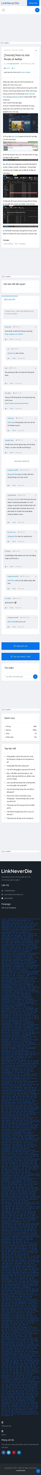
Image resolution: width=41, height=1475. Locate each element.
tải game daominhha (17, 956)
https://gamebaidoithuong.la (22, 1065)
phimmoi (8, 1253)
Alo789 (7, 926)
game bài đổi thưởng (6, 1106)
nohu (36, 1087)
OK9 (33, 992)
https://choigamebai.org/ (7, 939)
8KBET (25, 1105)
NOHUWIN (3, 1308)
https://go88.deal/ (29, 963)
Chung (21, 726)
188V (20, 1268)
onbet (12, 1157)
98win (24, 1069)
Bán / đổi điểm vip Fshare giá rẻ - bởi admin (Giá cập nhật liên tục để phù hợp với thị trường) (21, 776)
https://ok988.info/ (5, 1010)
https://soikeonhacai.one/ (29, 1092)
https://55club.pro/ (32, 1109)
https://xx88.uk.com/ (24, 1148)
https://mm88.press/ (6, 953)
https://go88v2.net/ (16, 1168)
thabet (24, 1012)
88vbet (35, 1233)
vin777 (15, 1306)
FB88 (12, 1054)
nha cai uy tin (11, 947)
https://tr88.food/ (32, 1218)
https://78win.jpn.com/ (32, 1244)
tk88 (13, 1002)
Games (21, 730)
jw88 (34, 1300)
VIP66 (22, 927)
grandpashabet (18, 1150)
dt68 (6, 963)
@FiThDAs (11, 580)
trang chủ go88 (27, 1147)
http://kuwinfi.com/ (12, 1214)
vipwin (35, 1145)
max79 (37, 1203)
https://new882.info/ (17, 1181)
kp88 (19, 1300)
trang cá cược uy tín (15, 1029)
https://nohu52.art (16, 1126)
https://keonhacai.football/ (16, 923)
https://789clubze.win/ (6, 975)
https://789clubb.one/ (31, 954)
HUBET (14, 1191)
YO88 (11, 1311)
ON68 (14, 1120)
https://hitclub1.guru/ (6, 1145)
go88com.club (31, 1136)
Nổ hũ (15, 986)
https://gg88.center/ (29, 1014)
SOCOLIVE (21, 1169)
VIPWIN (4, 1197)
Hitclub (19, 957)
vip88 (25, 1306)
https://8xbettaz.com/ (6, 1101)
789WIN (16, 1262)
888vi (24, 1275)
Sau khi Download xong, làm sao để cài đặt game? (20, 790)
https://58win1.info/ (6, 1180)
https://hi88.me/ (5, 1005)
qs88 (18, 1077)
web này (14, 136)
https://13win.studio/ (16, 1196)
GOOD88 (33, 1290)
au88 (34, 1060)
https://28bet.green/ (6, 1206)
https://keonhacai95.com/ (24, 971)
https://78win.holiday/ (19, 1247)
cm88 (3, 989)
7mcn (23, 947)
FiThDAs (8, 551)
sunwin (29, 920)
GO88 (2, 963)
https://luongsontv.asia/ (7, 1317)
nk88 (23, 1114)
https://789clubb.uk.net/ (24, 1020)
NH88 (20, 1282)
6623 (37, 1311)
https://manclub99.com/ (7, 971)
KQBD (3, 1263)
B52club (10, 1011)
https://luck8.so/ (5, 1087)
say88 (20, 1123)
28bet (27, 1123)
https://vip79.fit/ (15, 938)
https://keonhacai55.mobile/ (24, 1038)
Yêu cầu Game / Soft (22, 657)
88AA (5, 1190)
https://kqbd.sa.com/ (34, 1318)
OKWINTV (15, 1184)
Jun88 (2, 959)
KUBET (26, 1291)
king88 (37, 1223)
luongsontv (4, 935)
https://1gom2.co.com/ (6, 1042)
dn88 (27, 1108)
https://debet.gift (29, 1345)
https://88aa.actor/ (13, 978)
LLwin (36, 1117)
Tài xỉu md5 (23, 1254)
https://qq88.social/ (24, 1285)
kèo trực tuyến (8, 1080)
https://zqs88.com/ (22, 1245)
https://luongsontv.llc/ (11, 1092)
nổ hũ (13, 957)
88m (32, 1266)
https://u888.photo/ (25, 1054)
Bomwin (16, 971)
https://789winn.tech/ (18, 1242)
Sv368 (17, 960)
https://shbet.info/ (5, 1032)
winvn (34, 1129)
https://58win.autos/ (6, 1096)
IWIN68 (19, 1047)
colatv (3, 930)
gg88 (2, 1199)
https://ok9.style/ (30, 1208)
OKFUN (11, 1248)
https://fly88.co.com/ (22, 1057)
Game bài (18, 1001)
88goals (4, 948)
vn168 (27, 1098)
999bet (34, 1183)
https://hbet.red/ (30, 1117)
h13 (24, 1290)
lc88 (8, 1191)
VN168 (15, 1095)
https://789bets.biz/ (6, 1053)
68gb (28, 1060)
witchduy (11, 418)
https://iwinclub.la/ (35, 919)
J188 (17, 1114)
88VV (2, 1105)
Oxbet (14, 1309)
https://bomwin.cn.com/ (18, 1042)
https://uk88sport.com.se (29, 1203)
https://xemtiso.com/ (6, 1217)
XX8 (31, 1156)
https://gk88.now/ (19, 1335)
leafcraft (8, 327)
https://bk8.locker (31, 1284)
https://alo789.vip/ (17, 1299)
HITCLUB (32, 1068)
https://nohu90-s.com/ (33, 1224)
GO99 (35, 1075)
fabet (2, 1030)
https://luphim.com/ (20, 975)
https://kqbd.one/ (18, 1027)
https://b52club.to (22, 1060)
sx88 (37, 1300)
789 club (27, 1126)
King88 (37, 1256)
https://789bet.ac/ (33, 1250)
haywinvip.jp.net (5, 1138)
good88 (28, 1227)
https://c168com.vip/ (6, 1238)
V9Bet (22, 1306)
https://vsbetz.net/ (13, 1193)
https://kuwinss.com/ (6, 1241)
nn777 (6, 962)
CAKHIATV (16, 1169)
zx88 (18, 1275)
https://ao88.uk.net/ (6, 1148)
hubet (17, 1098)
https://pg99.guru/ (32, 1302)
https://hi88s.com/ (28, 960)
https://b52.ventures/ (17, 1145)
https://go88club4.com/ (22, 989)
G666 (33, 1181)
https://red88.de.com (18, 1203)
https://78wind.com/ (33, 1001)
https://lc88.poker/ (22, 1302)
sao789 (9, 1012)
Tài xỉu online (24, 1211)
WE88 (6, 1108)
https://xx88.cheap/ (6, 1315)
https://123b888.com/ (17, 1078)
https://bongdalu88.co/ (6, 987)
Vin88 (24, 1127)
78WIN (9, 1186)
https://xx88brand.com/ (21, 953)
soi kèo (35, 935)
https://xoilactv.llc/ (5, 1174)
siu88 (7, 1014)
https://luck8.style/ (5, 1196)
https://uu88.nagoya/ (6, 1112)
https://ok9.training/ (18, 1229)
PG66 (27, 1118)
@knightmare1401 (14, 499)
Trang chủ (6, 50)
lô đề (21, 1029)
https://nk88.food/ (18, 1233)
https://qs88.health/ (6, 1187)
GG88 (10, 956)
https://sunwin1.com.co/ (7, 1132)
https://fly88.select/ (6, 1002)
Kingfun (21, 1120)
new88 (6, 1163)
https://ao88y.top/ (5, 1297)
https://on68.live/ (9, 1205)
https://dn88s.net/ (26, 1151)
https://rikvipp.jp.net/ (29, 1021)
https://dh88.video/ (32, 1081)
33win (35, 986)
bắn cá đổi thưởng (20, 1345)
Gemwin (8, 1038)
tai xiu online (28, 1077)
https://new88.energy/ (21, 1187)
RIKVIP (15, 950)
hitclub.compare (8, 1147)
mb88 (18, 1062)
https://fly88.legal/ (5, 1071)
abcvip (34, 1262)
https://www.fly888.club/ (24, 983)
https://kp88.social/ (18, 1087)
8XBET (18, 1093)
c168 (13, 1017)
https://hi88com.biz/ (13, 1123)
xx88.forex (3, 1218)
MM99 (2, 1193)
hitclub (18, 924)
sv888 (2, 1214)
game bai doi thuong (12, 1284)
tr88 (2, 1147)
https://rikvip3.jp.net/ (6, 1135)
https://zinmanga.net (12, 919)
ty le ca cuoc (18, 947)
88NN (20, 1197)
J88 (35, 1089)
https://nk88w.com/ (31, 1212)
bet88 (7, 942)
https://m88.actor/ (34, 1124)
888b (38, 1206)
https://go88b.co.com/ (17, 1023)
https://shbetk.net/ (6, 1050)
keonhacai (29, 1084)
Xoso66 (13, 929)
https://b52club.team (28, 1018)
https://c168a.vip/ (5, 1324)
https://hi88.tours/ (9, 1171)
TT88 (2, 1200)
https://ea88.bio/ (13, 1048)
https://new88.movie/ (10, 989)
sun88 (29, 1306)
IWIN (25, 923)
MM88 (20, 933)
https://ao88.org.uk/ (27, 1332)
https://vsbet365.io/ (23, 1193)
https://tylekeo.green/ (25, 993)
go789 (9, 1305)
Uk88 (18, 1309)
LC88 (6, 1075)
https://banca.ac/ (8, 992)
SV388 (16, 1282)
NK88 (2, 1062)
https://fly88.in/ (30, 1174)
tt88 (15, 1062)
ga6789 (3, 1014)
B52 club (27, 948)
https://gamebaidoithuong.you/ (8, 995)
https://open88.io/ (18, 1257)
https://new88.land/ (6, 1181)
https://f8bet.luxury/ (30, 1312)
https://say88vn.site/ (6, 1144)
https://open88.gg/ (8, 1274)
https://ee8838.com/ (6, 1078)
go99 (31, 1060)
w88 (2, 1089)
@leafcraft (11, 353)
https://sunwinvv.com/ (6, 1114)
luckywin (31, 1118)
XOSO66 (6, 1169)
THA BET (24, 1284)
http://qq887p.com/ (6, 1266)
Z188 (6, 1035)
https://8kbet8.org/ (29, 999)
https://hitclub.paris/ (17, 1332)
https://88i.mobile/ (30, 1150)
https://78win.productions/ (7, 1230)
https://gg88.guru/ (19, 1053)
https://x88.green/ (14, 1068)
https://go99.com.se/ (33, 1199)
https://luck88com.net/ (33, 1272)
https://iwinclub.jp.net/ (6, 1021)
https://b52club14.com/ (6, 1175)
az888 (28, 1144)
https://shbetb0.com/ (19, 999)
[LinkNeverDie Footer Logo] (16, 871)
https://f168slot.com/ (18, 959)
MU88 (26, 1001)
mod (16, 244)
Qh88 (6, 1102)
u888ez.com (8, 1121)
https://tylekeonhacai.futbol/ (8, 932)
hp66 (21, 1278)
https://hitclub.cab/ (6, 1036)
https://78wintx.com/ (6, 1017)
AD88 (34, 1156)
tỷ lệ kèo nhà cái (5, 1029)
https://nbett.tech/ (27, 1297)
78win (13, 922)
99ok (29, 1090)
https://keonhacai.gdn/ (20, 954)
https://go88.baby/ (26, 1035)
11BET (17, 1338)
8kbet (19, 945)
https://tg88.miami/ (23, 1248)
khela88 (18, 1218)
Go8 (24, 1279)
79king (7, 993)
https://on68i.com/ (18, 1160)
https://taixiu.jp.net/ (6, 1023)
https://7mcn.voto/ (22, 1030)
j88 (36, 1121)
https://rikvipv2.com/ (28, 1133)
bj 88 (14, 1114)
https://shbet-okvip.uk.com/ (23, 1177)
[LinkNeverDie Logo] (10, 3)
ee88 (20, 1098)
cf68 (7, 1166)
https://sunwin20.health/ (7, 1226)
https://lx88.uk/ (33, 1271)
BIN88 (21, 938)
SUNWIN (18, 1066)
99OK (20, 1279)
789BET (22, 995)
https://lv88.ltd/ (23, 1081)
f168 (33, 986)
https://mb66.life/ (23, 929)
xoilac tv (4, 920)
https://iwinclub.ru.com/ (7, 950)
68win (21, 1092)
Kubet (24, 1112)
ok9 (15, 939)
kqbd (34, 968)
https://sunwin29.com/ (17, 1144)
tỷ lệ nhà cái (15, 1080)
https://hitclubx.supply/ (9, 1065)
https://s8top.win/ (18, 1265)
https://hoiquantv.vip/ (28, 1007)
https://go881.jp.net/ (28, 984)
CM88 (6, 978)
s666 (26, 1156)
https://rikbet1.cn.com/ (22, 1044)
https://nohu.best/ (22, 1199)
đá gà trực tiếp (4, 1156)
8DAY (8, 1308)
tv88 (12, 1180)
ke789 (13, 1063)
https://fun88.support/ (19, 1329)
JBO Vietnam (8, 1272)
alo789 (32, 1159)
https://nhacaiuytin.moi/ (7, 1027)
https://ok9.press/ (15, 1039)
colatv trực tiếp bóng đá (33, 929)
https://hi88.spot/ (16, 1272)
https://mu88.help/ (5, 984)
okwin (28, 1241)
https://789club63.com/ (16, 1133)
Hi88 (30, 1326)
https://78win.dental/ (19, 1293)
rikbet (31, 1083)
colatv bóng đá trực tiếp (26, 930)
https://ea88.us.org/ (6, 1189)
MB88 (31, 1339)
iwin (7, 948)
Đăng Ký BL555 (21, 1274)
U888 (29, 1057)
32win (33, 1202)
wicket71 (14, 1218)
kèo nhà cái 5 (10, 1160)
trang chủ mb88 (29, 1139)
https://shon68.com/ (30, 1320)
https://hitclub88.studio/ (32, 1127)
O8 (21, 1071)
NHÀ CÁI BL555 (18, 1239)
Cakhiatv (18, 1244)
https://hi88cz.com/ (23, 1336)
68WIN (37, 1120)
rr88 (14, 1014)
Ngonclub (29, 986)
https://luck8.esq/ (25, 1200)
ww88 (27, 1078)
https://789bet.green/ (6, 1338)
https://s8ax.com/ (20, 1288)
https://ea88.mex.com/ (17, 1117)
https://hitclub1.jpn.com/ (28, 1132)
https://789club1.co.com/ (29, 1023)
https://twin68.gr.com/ (7, 1177)
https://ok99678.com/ (16, 1032)
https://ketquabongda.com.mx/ (8, 1074)
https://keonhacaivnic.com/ (7, 1084)
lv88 (5, 1191)
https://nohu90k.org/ (6, 1288)
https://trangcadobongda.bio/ (8, 1001)
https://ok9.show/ (17, 1099)
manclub (29, 987)
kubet (11, 920)
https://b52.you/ (24, 1036)
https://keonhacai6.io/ (29, 1338)
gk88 (12, 1075)
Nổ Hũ (16, 1199)
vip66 (30, 926)
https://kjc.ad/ (4, 1215)
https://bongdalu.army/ (28, 1026)
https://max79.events (10, 1312)
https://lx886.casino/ (25, 1236)
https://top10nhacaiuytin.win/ (27, 939)
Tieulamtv (21, 1153)
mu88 (28, 1062)
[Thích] (5, 339)
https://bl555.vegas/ (6, 1318)
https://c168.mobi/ (9, 1290)
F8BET (26, 1157)
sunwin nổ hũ (11, 1142)
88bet (29, 1089)
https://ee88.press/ (6, 1303)
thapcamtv (24, 932)
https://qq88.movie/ (6, 1327)
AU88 (19, 1139)
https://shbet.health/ (19, 1090)
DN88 (35, 1095)
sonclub (11, 1291)
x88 (13, 1015)
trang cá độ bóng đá (10, 1345)
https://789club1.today (17, 1106)
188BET (6, 1041)
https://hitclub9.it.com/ (17, 1108)
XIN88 (12, 1211)
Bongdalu (36, 1027)
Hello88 (30, 1168)
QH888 (23, 1178)
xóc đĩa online (8, 1099)
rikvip (15, 924)
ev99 (12, 1083)
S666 (35, 1144)
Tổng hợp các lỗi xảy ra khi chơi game (20, 818)
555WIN (27, 1274)
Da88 (11, 1309)
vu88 (24, 1154)
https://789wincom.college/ (19, 1339)
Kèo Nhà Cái (27, 1120)
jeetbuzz (9, 1218)
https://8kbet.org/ (10, 969)
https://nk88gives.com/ (6, 1299)
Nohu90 (38, 987)
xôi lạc (11, 926)
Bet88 (2, 962)
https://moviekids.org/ (6, 1066)
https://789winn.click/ (6, 1239)
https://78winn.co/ (26, 1294)
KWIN (25, 1217)
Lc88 (18, 1074)
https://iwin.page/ (15, 1036)
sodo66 (15, 1130)
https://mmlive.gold (26, 1063)
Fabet (30, 1308)
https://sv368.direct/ (22, 920)
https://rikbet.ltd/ (30, 942)
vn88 (37, 1103)
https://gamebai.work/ (19, 992)
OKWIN (6, 1332)
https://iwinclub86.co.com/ (7, 1024)
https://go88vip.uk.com (19, 1291)
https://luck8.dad (26, 1095)
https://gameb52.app (6, 1103)
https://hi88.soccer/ (28, 1347)
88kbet (20, 1241)
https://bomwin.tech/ (9, 944)
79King (21, 990)
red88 (8, 1184)
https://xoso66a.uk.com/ (7, 1233)
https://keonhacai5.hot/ (17, 1135)
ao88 (34, 1012)
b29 (38, 1017)
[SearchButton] (37, 10)
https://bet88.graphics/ (7, 990)
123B (31, 1184)
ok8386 (14, 1118)
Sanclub (34, 989)
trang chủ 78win (14, 1324)
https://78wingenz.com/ (26, 1051)
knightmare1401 (14, 64)
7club (18, 1306)
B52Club (24, 1024)
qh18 (10, 1209)
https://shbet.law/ (5, 999)
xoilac (28, 932)
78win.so (28, 1004)
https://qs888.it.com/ (24, 1232)
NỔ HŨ (16, 1017)
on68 (2, 1142)
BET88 (32, 1160)
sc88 (2, 992)
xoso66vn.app (24, 1191)
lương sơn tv (31, 1105)
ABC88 (34, 1168)
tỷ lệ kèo (16, 1336)
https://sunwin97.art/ (32, 944)
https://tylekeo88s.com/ (7, 1159)
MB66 (17, 929)
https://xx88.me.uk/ (28, 936)
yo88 (22, 1015)
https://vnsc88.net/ (19, 1056)
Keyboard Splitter (18, 97)
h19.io (29, 1190)
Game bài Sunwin (15, 1330)
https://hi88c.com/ (21, 1341)
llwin (3, 1205)
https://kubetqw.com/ (13, 1162)
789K (12, 1259)
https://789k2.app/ (26, 1287)
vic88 (11, 1184)
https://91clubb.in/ (27, 1101)
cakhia (2, 1048)
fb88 (30, 1029)
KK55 (27, 1050)
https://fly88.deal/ (16, 1033)
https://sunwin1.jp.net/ (6, 1136)
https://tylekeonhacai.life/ (18, 966)
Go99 (14, 1101)
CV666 (23, 1296)
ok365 (30, 1181)
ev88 (19, 1015)
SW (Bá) (8, 393)
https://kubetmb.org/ (30, 1220)
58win (6, 1018)
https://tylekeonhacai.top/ (12, 1020)
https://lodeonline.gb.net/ (7, 986)
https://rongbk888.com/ (16, 941)
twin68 (21, 1109)
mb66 (2, 1012)
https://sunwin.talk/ (6, 957)
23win (6, 968)
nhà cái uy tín (19, 922)
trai (6, 368)
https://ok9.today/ (33, 1282)
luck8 (7, 1063)
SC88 (30, 1032)
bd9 (26, 1218)
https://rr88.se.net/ (26, 945)
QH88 (31, 1239)
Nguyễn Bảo (9, 440)
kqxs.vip (3, 1115)
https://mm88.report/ (6, 1120)
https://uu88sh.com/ (13, 1227)
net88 (20, 987)
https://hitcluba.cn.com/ (7, 1093)
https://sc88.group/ (32, 962)
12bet (27, 1329)
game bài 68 (4, 1305)
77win (23, 1032)
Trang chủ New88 (29, 1299)
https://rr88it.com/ (30, 974)
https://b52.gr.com (16, 1305)
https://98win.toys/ (34, 1196)
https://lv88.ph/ (30, 1251)
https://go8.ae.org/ (9, 1199)
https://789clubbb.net (32, 1309)
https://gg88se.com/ (6, 1150)
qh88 (15, 1083)
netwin (27, 1296)
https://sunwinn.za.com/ (17, 984)
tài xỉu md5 (15, 1323)
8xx (38, 939)
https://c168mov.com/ (6, 1059)
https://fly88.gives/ (30, 1008)
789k (23, 1080)
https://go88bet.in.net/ (29, 1138)
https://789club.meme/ (6, 1223)
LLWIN (24, 990)
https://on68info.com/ (6, 1178)
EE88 (24, 1005)
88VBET (11, 1275)
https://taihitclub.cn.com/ (7, 998)
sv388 (15, 920)
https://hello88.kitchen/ (25, 1041)
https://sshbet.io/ (18, 998)
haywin (31, 1142)
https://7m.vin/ (23, 1103)
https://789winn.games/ (7, 1265)
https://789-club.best (7, 1139)
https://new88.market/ (6, 981)
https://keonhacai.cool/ (28, 1002)
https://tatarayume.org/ (19, 1223)
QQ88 (35, 1265)
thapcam (18, 1142)
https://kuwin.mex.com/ (16, 1251)
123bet (14, 1147)
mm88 (21, 1330)
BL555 (11, 1087)
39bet (14, 1165)
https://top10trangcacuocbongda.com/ (10, 996)
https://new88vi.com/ (21, 1344)
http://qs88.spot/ (15, 1236)
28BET (33, 1215)
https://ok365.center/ (18, 936)
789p (27, 1209)
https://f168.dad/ (16, 1059)
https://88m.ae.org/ (6, 1151)
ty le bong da (33, 1065)
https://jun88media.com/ (16, 1221)
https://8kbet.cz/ (23, 1260)
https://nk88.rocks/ (6, 1336)
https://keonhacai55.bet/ (7, 924)
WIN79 (14, 1311)
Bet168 (3, 968)
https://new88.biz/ (29, 966)
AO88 (9, 1035)
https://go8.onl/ (35, 1151)
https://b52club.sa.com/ (34, 953)
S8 (20, 1077)
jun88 (12, 1010)
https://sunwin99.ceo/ (19, 963)
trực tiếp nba (30, 935)
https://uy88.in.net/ (6, 1117)
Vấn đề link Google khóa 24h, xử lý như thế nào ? (20, 813)
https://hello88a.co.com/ (28, 1102)
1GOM (16, 948)
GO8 (26, 1333)
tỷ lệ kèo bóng (34, 1306)
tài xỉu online (27, 972)
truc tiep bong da (26, 919)
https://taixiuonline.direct (28, 1163)
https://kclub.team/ (6, 945)
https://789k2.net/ (31, 1217)
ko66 (28, 1171)
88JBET (16, 1248)
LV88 (6, 1224)
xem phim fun (32, 977)
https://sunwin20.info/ (26, 1202)
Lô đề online (35, 1015)
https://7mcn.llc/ (5, 1004)
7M (22, 1269)
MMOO (6, 1111)
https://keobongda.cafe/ (7, 980)
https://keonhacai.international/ (9, 1047)
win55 (9, 1168)
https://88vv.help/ (28, 1238)
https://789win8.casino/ (17, 1069)
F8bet (20, 1018)
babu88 (23, 1218)
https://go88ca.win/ (6, 1294)
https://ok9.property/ (20, 1004)
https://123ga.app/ (6, 1208)
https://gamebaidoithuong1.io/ (31, 1135)
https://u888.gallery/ (11, 1115)
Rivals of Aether (25, 72)
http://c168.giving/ (12, 1102)
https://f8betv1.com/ (34, 1281)
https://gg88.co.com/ (34, 965)
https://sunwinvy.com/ (23, 1277)
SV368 (14, 1177)
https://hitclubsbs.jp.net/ (7, 965)
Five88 (3, 1309)
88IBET (33, 1074)
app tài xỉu (25, 1029)
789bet (7, 1048)
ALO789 (27, 995)
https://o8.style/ (19, 1014)
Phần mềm (21, 737)
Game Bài (30, 1103)
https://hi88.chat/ (5, 1039)
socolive (30, 924)
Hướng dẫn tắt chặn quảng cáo (18, 766)
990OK (16, 1314)
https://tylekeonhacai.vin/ (33, 1024)
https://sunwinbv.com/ (6, 1326)
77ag (27, 1181)
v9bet (15, 926)
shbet (21, 1068)
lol (8, 349)
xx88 (20, 932)
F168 (4, 993)
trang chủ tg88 (15, 1141)
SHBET (13, 945)
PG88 (36, 966)
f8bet (18, 995)
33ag (21, 1194)
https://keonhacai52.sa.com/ (8, 1320)
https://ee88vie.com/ (6, 922)
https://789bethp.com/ (6, 1057)
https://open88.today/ (6, 960)
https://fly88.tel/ (20, 977)
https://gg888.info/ (18, 1263)
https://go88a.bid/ (17, 1132)
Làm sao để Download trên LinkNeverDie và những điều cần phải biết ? (21, 784)
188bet (10, 1321)
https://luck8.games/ (6, 1202)
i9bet (24, 974)
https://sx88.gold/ (5, 1083)
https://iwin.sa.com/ (15, 951)
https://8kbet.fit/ (6, 1262)
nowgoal (29, 938)
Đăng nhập (33, 3)
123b (37, 1062)
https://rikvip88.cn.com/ (13, 1220)
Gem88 (7, 1309)
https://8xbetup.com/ (31, 1315)
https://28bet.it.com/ (24, 1250)
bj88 (11, 1004)
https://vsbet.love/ (31, 1344)
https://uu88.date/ (28, 1180)
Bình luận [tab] (9, 299)
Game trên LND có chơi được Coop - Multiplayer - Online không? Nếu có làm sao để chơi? (20, 798)
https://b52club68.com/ (7, 1044)
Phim (21, 733)
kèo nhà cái (34, 945)
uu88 (15, 980)
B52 (7, 966)
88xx (38, 1060)
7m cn (26, 1305)
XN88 (23, 1224)
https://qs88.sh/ (18, 1256)
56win (33, 1323)
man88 (36, 1288)
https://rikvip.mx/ (25, 1093)
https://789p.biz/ (25, 1196)
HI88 (18, 1285)
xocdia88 (19, 1095)
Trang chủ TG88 (5, 1293)
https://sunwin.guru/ (16, 1035)
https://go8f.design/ (34, 1108)
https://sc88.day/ (34, 1039)
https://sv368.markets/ (16, 1208)
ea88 (28, 1300)
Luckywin (11, 1077)
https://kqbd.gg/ (12, 1183)
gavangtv (19, 935)
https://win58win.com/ (6, 1279)
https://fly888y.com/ (15, 1138)
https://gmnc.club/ (14, 1086)
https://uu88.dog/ (26, 1226)
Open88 (14, 1111)
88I (9, 1045)
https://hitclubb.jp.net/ (18, 1021)
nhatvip (31, 1145)
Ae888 (2, 1130)
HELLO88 (36, 1345)
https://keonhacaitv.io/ (6, 1118)
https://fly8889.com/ (6, 1015)
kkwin (24, 1214)
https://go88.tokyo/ (25, 951)
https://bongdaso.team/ (7, 1026)
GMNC (33, 987)
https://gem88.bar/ (6, 938)
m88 (6, 1168)
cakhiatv (24, 935)
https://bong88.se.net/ (28, 1027)
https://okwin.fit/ (16, 1327)
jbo (22, 1338)
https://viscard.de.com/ (33, 1187)
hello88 (31, 1206)
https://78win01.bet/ (20, 1050)
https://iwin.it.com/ (5, 1133)
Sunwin (29, 1015)
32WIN (10, 1235)
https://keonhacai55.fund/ (7, 1072)
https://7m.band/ (18, 1026)
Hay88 (27, 1071)
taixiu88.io (20, 1084)
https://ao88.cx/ (11, 1153)
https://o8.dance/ (32, 1245)
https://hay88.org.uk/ (6, 1172)
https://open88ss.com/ (6, 1314)
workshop (22, 244)
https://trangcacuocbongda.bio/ (28, 1033)
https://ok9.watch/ (6, 1033)
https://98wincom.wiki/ (33, 1333)
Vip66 (33, 926)
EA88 (34, 1120)
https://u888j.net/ (10, 1056)
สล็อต (14, 975)
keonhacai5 (25, 1318)
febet (38, 1262)
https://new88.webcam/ (27, 1010)
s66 (2, 1169)
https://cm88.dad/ (5, 951)
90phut (13, 1050)
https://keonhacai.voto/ (19, 965)
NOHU (18, 1175)
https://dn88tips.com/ (6, 1242)
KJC (35, 939)
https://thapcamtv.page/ (19, 1317)
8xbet (2, 1108)
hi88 (20, 1290)
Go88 (25, 938)
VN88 (15, 1202)
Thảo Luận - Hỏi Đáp (17, 50)
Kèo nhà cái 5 (36, 947)
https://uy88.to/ (32, 1191)
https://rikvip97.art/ (21, 944)
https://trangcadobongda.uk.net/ (9, 1060)
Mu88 (18, 1311)
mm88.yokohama (5, 1221)
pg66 (24, 1206)
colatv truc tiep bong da (11, 930)
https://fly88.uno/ (16, 962)
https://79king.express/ (6, 936)
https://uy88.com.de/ (25, 1115)
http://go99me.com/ (31, 1178)
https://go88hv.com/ (34, 1093)
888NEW (32, 1071)
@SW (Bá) (11, 422)
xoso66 (36, 923)
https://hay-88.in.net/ (10, 1105)
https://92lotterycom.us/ (7, 1051)
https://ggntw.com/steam (14, 334)
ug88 (32, 1144)
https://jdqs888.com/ (6, 1344)
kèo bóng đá (24, 1272)
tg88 (30, 1056)
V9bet (31, 968)
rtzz (37, 1259)
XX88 (14, 933)
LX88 (16, 1200)
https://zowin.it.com (31, 1112)
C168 (18, 990)
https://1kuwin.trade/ (27, 1166)
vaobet (25, 962)
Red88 (34, 1308)
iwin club (18, 1007)
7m (32, 938)
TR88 (24, 1215)
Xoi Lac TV (16, 1278)
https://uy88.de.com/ (9, 1089)
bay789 (35, 1327)
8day (17, 1012)
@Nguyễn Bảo (13, 474)
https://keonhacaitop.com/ (21, 969)
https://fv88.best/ (5, 1278)
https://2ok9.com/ (34, 990)
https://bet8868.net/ (9, 1281)
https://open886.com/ (28, 959)
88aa (13, 1266)
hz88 (18, 1092)
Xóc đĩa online (29, 947)
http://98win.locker (22, 1303)
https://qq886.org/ (34, 1341)
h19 (22, 962)
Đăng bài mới (22, 646)
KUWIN (15, 1175)
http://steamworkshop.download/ (17, 403)
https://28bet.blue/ (17, 981)
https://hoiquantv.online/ (19, 1008)
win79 (27, 968)
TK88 (32, 1147)
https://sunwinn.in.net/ (7, 1095)
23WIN (25, 1109)
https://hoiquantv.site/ (6, 1008)
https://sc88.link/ (21, 1118)
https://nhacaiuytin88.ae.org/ (23, 1165)
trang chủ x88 (8, 1141)
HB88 (10, 1271)
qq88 (10, 1109)
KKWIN (6, 1235)
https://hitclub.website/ (19, 942)
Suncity (35, 1285)
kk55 (17, 1205)
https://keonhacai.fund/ (22, 926)
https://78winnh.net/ (29, 927)
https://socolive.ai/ (18, 1180)
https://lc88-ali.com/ (6, 1129)
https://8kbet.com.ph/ (30, 1175)
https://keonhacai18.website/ (8, 1007)
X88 (19, 1211)
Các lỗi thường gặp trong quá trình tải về (21, 769)
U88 (17, 1178)
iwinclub (3, 956)
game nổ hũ (33, 1054)
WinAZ (17, 1235)
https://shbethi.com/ (28, 998)
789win (23, 950)
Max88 (32, 978)
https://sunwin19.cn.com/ (8, 954)
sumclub (35, 1066)
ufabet (19, 919)
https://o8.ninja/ (18, 1002)
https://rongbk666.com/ (28, 941)
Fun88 (8, 920)
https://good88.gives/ (29, 1121)
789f (13, 1124)
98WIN (31, 1186)
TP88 (2, 1250)
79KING (28, 975)
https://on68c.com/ (13, 1163)
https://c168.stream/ (31, 1229)
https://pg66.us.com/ (30, 957)
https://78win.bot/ (27, 981)
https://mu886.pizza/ (24, 1162)
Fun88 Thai (17, 1174)
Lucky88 (3, 1229)
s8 (23, 1141)
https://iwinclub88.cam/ (7, 1212)
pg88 (30, 1269)
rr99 (9, 1330)
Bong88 (27, 977)
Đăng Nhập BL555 (5, 1277)
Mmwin (37, 1138)
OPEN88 (22, 960)
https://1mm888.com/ (20, 1315)
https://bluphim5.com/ (31, 933)
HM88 (10, 1111)
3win (24, 1278)
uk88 (36, 1029)
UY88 (22, 1111)
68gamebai (31, 1111)
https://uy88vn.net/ (25, 1327)
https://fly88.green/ (18, 1005)
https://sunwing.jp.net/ (28, 1106)
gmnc (38, 1053)
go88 (26, 924)
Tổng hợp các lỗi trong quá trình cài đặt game (20, 806)
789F (2, 1183)
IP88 (30, 1323)
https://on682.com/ (16, 1166)
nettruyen (3, 919)
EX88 (19, 1189)
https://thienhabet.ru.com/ (11, 983)
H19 (9, 1169)
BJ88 (6, 1232)
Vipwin (9, 1127)
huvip (21, 1212)
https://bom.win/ (22, 986)
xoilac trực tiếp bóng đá (16, 1045)
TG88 (13, 1200)
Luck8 (30, 1086)
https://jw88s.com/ (6, 1211)
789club (4, 972)
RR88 (8, 935)
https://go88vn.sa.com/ (26, 996)
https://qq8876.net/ (6, 1069)
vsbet (33, 1029)
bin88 (7, 956)
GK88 (11, 1229)
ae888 (2, 978)
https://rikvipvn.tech (20, 1312)
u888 (18, 1054)
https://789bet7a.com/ (27, 1129)
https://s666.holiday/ (34, 1154)
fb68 (36, 1329)
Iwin (20, 968)
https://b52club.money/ (24, 978)
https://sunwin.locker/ (6, 933)
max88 (31, 948)
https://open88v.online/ (7, 1081)
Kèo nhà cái (23, 1075)
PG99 (23, 957)
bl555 (36, 1078)
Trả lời (11, 339)
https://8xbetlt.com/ (33, 1044)
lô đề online (17, 1075)
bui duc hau (12, 532)
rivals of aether (8, 244)
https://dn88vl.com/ (16, 1287)
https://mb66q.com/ (6, 929)
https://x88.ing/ (27, 1074)
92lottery (36, 1303)
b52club (7, 974)
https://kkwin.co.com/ (6, 1124)
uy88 (22, 1047)
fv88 (15, 1275)
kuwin (24, 1071)
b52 (17, 932)
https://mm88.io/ (5, 941)
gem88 (3, 966)
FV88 (6, 1127)
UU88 (2, 1075)
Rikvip (20, 948)
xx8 (37, 1230)
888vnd (28, 1275)
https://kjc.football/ (6, 977)
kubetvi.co (21, 1105)
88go (2, 1330)
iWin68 (22, 1138)
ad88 (2, 1232)
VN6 (30, 1248)
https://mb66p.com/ (6, 927)
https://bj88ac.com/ (22, 1130)
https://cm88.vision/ (24, 980)
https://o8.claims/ (5, 1247)
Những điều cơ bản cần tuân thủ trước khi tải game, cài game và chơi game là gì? (20, 759)
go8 (32, 1062)
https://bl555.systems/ (30, 1048)
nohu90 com (26, 1271)
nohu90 (19, 1024)
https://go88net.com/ (30, 1042)
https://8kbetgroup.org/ (33, 1260)
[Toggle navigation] (3, 10)
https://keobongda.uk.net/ (7, 1256)
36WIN (15, 1171)
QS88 (29, 1030)
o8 (13, 1004)
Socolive (21, 1206)
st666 (2, 1186)
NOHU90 (3, 1068)
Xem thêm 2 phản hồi (21, 461)
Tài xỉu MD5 (11, 948)
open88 (10, 959)
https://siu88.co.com (13, 1197)
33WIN (7, 1068)
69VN (26, 1268)
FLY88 (35, 960)
